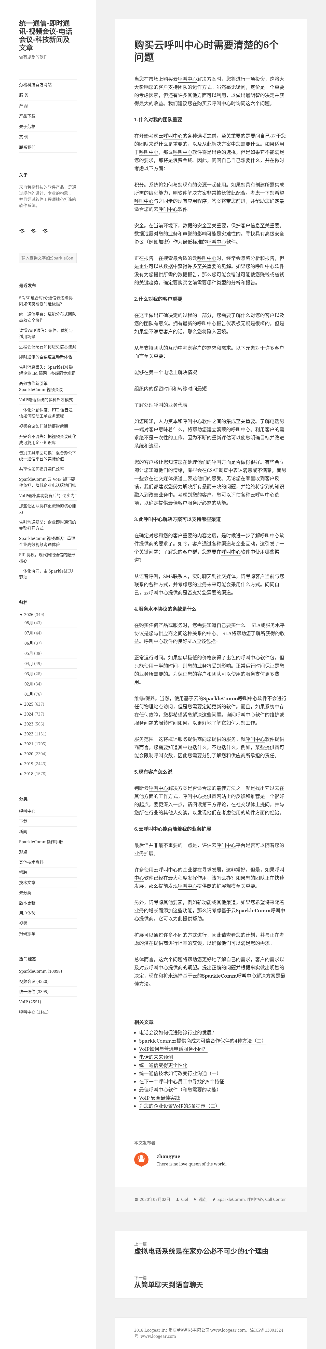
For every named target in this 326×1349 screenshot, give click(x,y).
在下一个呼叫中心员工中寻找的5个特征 (181, 1081)
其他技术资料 (31, 862)
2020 (28, 754)
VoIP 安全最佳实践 (159, 1098)
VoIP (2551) (30, 1002)
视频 (23, 923)
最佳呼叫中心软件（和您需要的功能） (180, 1089)
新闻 (23, 831)
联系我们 (27, 147)
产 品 (23, 105)
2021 (28, 744)
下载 (23, 821)
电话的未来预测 (156, 1057)
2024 (28, 714)
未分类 (25, 893)
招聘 (23, 872)
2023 (28, 724)
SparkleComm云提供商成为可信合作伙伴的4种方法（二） (202, 1040)
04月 (28, 663)
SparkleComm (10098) (40, 971)
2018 (28, 773)
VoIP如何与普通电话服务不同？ (173, 1049)
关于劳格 (27, 126)
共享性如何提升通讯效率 (41, 469)
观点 (23, 852)
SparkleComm (231, 1199)
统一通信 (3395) (34, 991)
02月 (28, 684)
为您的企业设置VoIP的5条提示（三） (179, 1106)
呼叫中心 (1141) (34, 1012)
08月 (28, 623)
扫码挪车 (27, 933)
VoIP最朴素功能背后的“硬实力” (47, 495)
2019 (28, 764)
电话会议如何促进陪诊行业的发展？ (177, 1032)
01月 (28, 694)
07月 (28, 633)
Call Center (275, 1199)
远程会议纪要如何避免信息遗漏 (47, 346)
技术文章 (27, 882)
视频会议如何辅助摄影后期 (43, 426)
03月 (28, 674)
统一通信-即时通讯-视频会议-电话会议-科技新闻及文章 (45, 35)
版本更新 (27, 903)
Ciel (184, 1199)
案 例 (23, 137)
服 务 (23, 95)
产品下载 (27, 116)
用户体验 (27, 913)
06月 (28, 643)
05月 (28, 653)
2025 (28, 704)
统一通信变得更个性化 (163, 1065)
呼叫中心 (27, 811)
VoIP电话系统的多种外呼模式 (46, 400)
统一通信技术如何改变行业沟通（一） (180, 1073)
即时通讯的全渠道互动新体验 (45, 357)
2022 (28, 734)
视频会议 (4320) (34, 981)
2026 (28, 614)
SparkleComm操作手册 (41, 842)
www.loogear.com (158, 1336)
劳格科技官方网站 (35, 84)
